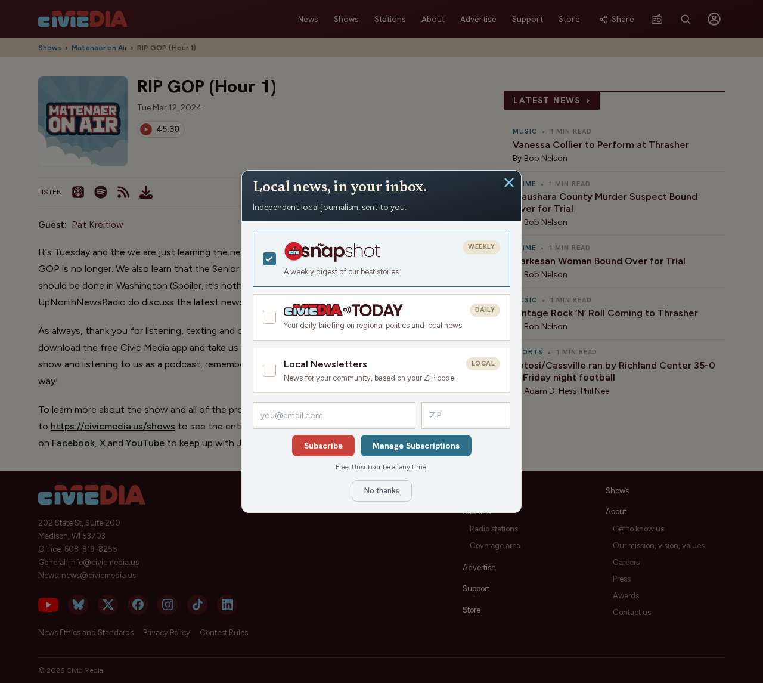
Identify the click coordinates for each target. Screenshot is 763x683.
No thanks (381, 491)
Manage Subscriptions (416, 445)
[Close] (509, 182)
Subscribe (323, 445)
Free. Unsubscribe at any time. (381, 467)
